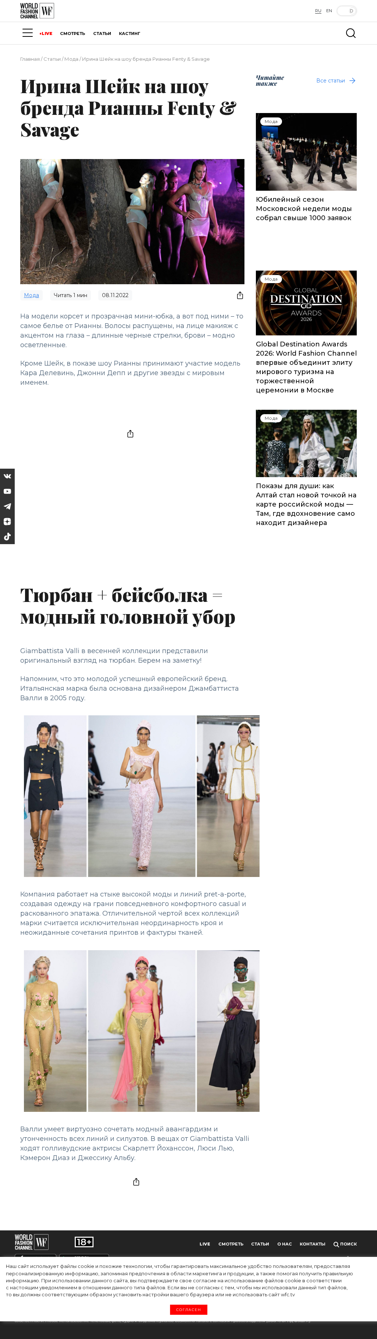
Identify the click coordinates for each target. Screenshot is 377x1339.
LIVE (47, 33)
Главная (30, 59)
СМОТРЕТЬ (72, 33)
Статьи (52, 59)
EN (329, 10)
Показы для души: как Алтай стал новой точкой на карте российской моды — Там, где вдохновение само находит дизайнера (306, 504)
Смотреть (230, 1244)
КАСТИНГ (129, 33)
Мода (71, 59)
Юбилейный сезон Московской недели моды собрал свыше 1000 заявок (304, 208)
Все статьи (330, 80)
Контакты (312, 1244)
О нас (284, 1244)
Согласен (188, 1310)
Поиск (348, 1244)
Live (205, 1244)
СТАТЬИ (102, 33)
